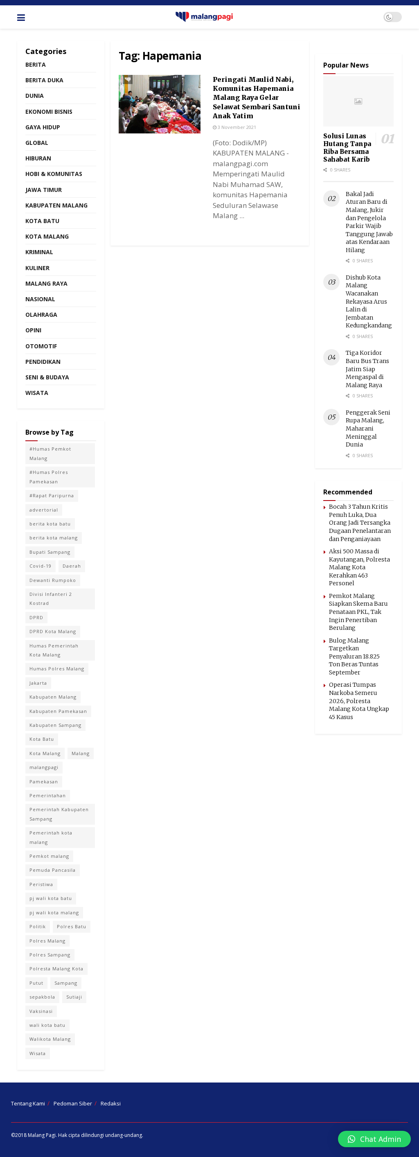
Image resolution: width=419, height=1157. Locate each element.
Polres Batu (71, 926)
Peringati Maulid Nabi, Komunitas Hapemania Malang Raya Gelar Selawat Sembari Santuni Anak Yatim (256, 97)
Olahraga (41, 314)
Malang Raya (46, 283)
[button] (374, 1139)
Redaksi (111, 1103)
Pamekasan (43, 781)
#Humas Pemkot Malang (50, 453)
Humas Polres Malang (56, 668)
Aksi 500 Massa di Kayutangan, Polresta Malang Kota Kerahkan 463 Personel (359, 567)
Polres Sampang (49, 955)
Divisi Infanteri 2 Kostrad (50, 598)
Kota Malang (47, 236)
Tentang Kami (28, 1103)
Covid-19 (40, 566)
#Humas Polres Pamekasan (48, 476)
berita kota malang (53, 538)
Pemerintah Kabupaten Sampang (59, 813)
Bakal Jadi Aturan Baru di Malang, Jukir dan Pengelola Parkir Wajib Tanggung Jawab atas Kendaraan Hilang (369, 222)
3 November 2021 (236, 127)
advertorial (43, 510)
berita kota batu (50, 524)
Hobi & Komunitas (53, 174)
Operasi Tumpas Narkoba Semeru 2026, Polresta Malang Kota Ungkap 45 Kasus (359, 700)
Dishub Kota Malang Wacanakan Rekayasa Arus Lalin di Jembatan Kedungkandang (369, 301)
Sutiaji (74, 997)
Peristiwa (41, 884)
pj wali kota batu (50, 898)
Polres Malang (47, 941)
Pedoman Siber (73, 1103)
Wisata (36, 393)
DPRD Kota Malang (52, 631)
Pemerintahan (47, 795)
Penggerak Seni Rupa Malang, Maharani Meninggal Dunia (368, 428)
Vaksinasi (41, 1011)
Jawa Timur (43, 190)
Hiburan (38, 158)
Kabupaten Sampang (55, 725)
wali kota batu (47, 1025)
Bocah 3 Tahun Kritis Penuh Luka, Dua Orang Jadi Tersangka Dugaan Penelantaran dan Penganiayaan (360, 522)
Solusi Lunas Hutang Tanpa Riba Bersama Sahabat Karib (347, 147)
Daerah (72, 566)
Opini (33, 330)
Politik (37, 926)
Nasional (40, 299)
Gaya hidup (42, 127)
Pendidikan (43, 361)
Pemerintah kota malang (50, 837)
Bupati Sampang (49, 552)
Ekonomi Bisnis (48, 111)
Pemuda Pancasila (52, 870)
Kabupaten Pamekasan (58, 711)
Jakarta (38, 683)
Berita (35, 64)
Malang (81, 753)
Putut (36, 983)
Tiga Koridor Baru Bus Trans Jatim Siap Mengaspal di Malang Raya (367, 368)
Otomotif (41, 346)
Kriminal (39, 252)
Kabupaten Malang (56, 205)
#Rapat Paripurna (51, 495)
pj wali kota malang (54, 912)
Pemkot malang (49, 856)
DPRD (36, 617)
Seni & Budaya (47, 377)
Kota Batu (42, 221)
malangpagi (44, 767)
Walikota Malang (50, 1039)
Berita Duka (44, 80)
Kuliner (37, 268)
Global (36, 143)
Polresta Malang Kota (56, 968)
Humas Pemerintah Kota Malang (54, 650)
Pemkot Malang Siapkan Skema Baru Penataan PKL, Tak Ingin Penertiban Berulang (358, 612)
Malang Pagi (42, 1135)
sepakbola (42, 997)
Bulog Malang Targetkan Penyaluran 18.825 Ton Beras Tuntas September (354, 656)
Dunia (34, 95)
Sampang (65, 983)
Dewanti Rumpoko (52, 580)
